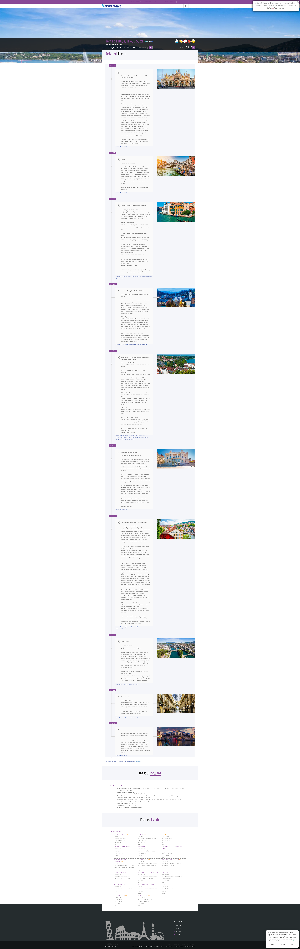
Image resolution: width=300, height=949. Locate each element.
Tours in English (181, 1)
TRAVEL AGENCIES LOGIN (170, 1)
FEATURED (166, 6)
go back (147, 41)
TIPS (188, 944)
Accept (292, 944)
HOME (169, 944)
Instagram (178, 928)
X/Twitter (178, 931)
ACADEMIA (160, 1)
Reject (272, 944)
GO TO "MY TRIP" (147, 1)
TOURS (183, 944)
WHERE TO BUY (159, 6)
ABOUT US (172, 6)
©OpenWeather (137, 761)
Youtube (179, 934)
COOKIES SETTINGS (190, 946)
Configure (282, 944)
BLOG (155, 1)
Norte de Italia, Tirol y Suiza (124, 41)
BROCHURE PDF (150, 6)
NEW (144, 6)
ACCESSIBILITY (169, 946)
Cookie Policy (293, 940)
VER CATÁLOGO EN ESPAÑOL (136, 1)
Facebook (178, 925)
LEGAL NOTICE (149, 946)
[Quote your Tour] (193, 47)
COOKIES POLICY (179, 946)
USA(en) (191, 1)
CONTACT (178, 6)
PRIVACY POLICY (159, 946)
